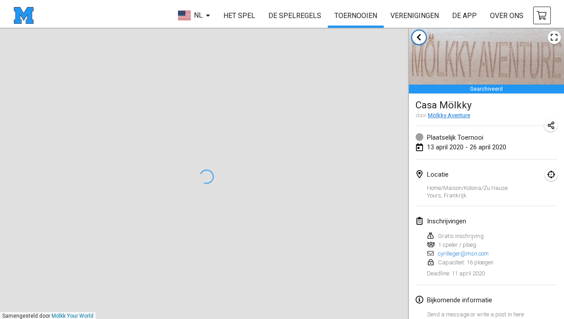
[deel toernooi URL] (550, 125)
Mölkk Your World (72, 316)
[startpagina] (23, 15)
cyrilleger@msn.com (463, 253)
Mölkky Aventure (449, 115)
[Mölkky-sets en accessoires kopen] (542, 15)
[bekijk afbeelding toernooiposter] (554, 37)
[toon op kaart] (551, 174)
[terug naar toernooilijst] (419, 37)
